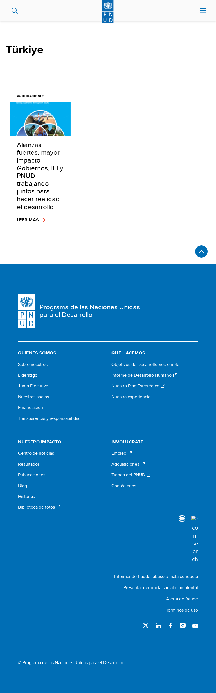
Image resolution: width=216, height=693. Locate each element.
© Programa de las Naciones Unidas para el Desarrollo (70, 663)
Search (14, 10)
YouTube (195, 625)
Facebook (170, 625)
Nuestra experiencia (130, 397)
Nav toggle (203, 11)
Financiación (30, 407)
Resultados (29, 464)
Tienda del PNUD (128, 475)
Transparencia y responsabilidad (49, 418)
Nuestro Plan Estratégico (136, 386)
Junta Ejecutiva (33, 386)
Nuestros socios (33, 397)
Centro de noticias (36, 453)
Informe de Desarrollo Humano (142, 375)
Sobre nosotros (33, 365)
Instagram (183, 625)
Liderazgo (27, 375)
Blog (22, 486)
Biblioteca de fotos (37, 507)
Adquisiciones (125, 464)
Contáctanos (123, 486)
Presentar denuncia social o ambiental (160, 587)
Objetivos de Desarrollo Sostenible (145, 365)
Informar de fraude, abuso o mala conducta (156, 576)
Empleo (119, 453)
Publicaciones (31, 475)
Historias (26, 496)
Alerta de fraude (182, 599)
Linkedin (158, 625)
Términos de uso (182, 610)
